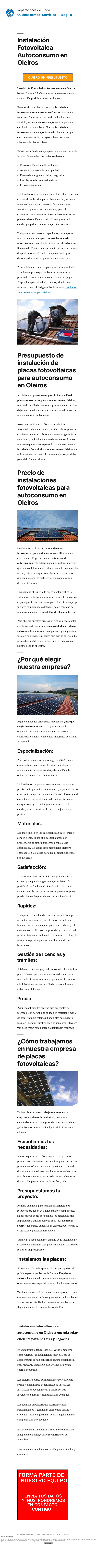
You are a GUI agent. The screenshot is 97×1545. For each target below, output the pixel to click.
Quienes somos (28, 15)
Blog (64, 15)
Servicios (49, 15)
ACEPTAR (48, 1543)
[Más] (70, 15)
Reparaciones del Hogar (34, 10)
